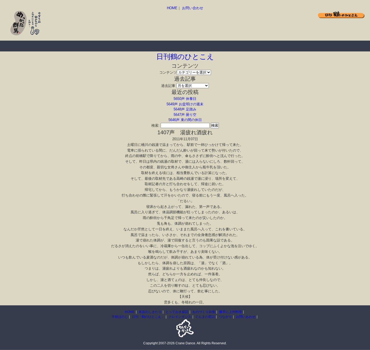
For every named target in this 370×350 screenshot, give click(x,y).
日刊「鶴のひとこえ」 (148, 317)
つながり (225, 317)
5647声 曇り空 (185, 115)
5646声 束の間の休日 (185, 120)
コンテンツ (168, 72)
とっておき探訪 (86, 46)
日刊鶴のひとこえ (185, 57)
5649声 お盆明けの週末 (185, 104)
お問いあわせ (245, 317)
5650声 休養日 (185, 99)
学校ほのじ (120, 317)
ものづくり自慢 (130, 46)
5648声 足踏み (185, 109)
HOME (172, 8)
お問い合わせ (192, 8)
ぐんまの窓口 (205, 317)
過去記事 (168, 86)
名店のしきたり (43, 46)
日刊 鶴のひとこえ (341, 14)
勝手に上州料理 (173, 46)
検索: (155, 125)
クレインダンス (179, 317)
